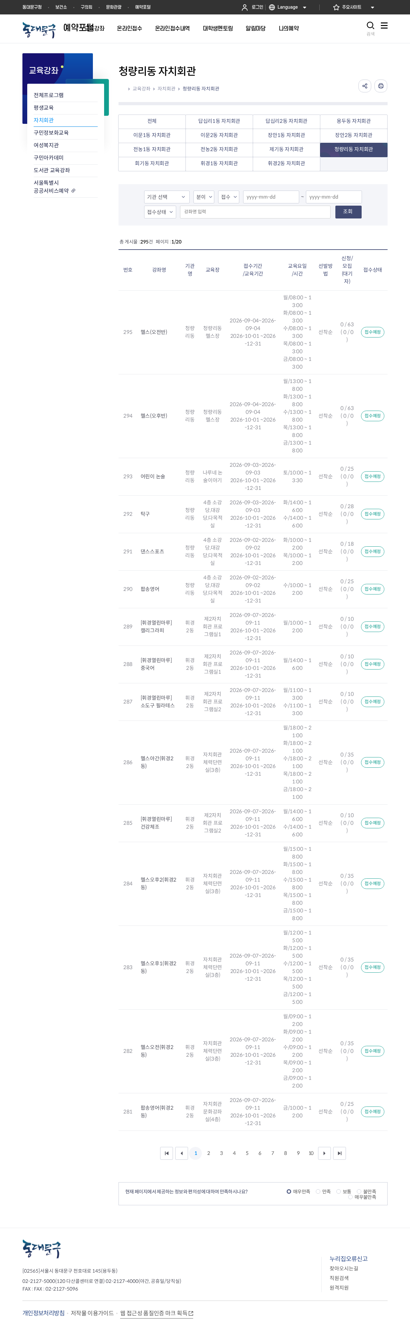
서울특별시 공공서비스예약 (51, 187)
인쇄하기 (380, 86)
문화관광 (113, 7)
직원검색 (339, 1278)
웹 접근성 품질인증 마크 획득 (153, 1313)
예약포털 (143, 7)
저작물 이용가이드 (92, 1313)
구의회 (86, 7)
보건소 (61, 7)
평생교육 (44, 108)
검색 (370, 34)
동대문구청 (32, 7)
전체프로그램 (49, 95)
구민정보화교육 (51, 133)
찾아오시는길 (344, 1268)
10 (310, 1153)
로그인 (257, 7)
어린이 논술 (153, 476)
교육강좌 (142, 89)
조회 (348, 211)
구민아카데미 (49, 158)
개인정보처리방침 (43, 1313)
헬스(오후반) (154, 416)
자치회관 (44, 120)
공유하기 (364, 86)
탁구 (145, 514)
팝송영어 (150, 589)
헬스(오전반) (154, 332)
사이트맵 (384, 29)
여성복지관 (46, 145)
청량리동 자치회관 (201, 89)
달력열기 (292, 197)
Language (288, 7)
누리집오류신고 (349, 1259)
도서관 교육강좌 (52, 170)
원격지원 (339, 1288)
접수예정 (373, 332)
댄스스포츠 (152, 551)
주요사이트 (351, 7)
